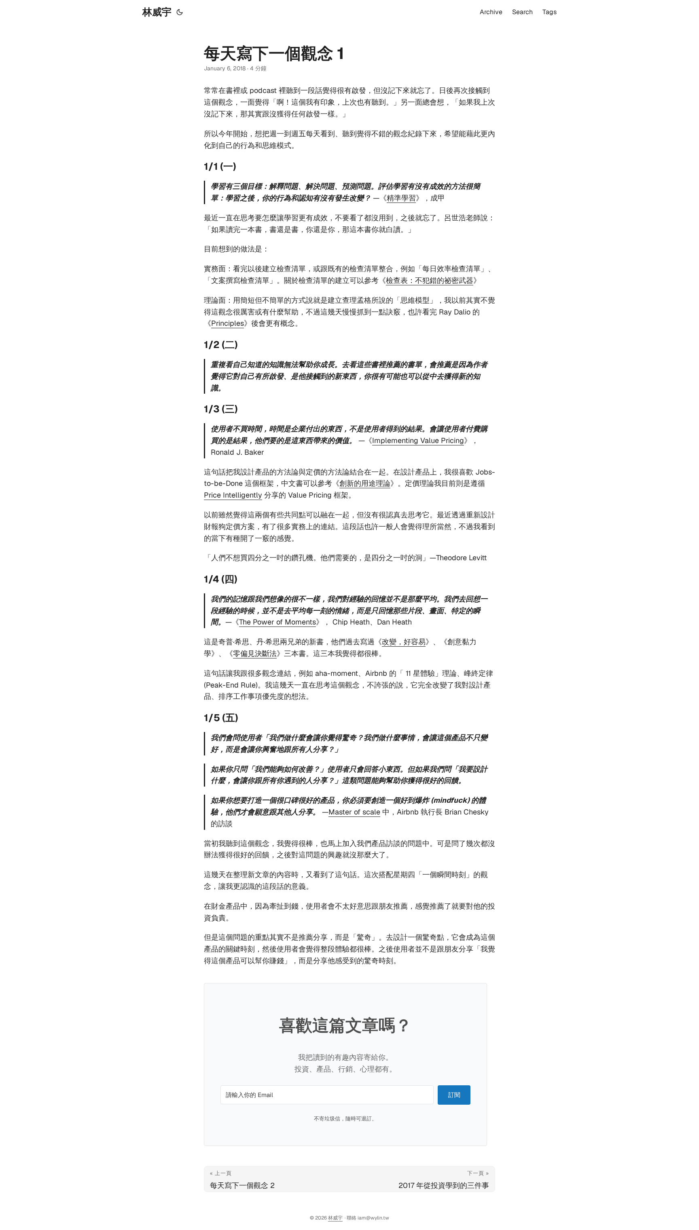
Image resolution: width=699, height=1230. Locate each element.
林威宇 (157, 12)
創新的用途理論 (364, 483)
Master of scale (354, 811)
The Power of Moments (277, 622)
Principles (227, 323)
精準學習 (401, 198)
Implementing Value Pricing (418, 440)
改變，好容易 (404, 641)
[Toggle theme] (179, 12)
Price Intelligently (233, 495)
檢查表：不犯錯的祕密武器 (429, 280)
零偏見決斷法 (255, 653)
